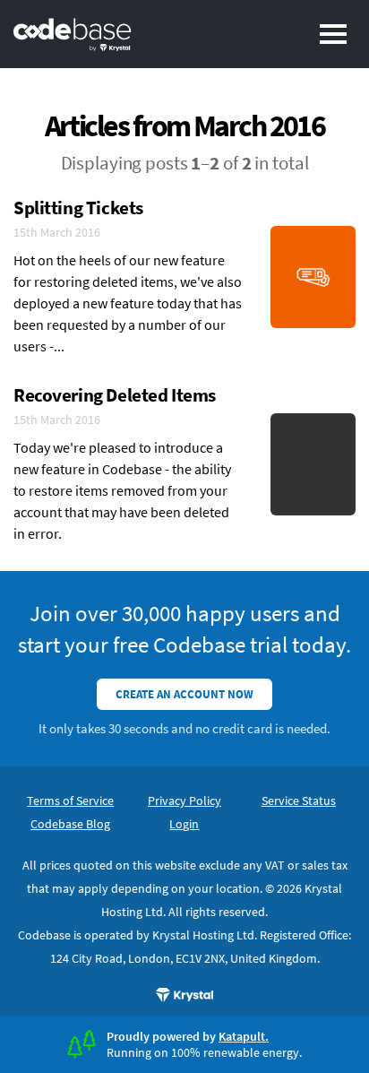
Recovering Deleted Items (114, 395)
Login (184, 824)
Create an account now (184, 694)
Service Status (299, 800)
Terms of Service (70, 800)
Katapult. (244, 1036)
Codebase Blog (70, 824)
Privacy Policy (184, 800)
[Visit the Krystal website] (184, 995)
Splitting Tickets (78, 207)
